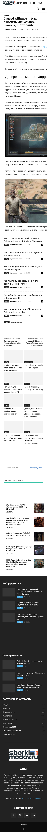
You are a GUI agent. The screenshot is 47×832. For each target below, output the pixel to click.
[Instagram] (20, 815)
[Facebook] (14, 329)
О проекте (23, 825)
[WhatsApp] (31, 329)
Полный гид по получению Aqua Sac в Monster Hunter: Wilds (13, 389)
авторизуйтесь (36, 468)
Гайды (6, 15)
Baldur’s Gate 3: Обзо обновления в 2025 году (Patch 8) (17, 507)
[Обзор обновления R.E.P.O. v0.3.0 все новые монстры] (39, 536)
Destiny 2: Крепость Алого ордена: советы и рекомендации (13, 367)
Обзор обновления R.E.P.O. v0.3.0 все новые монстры (18, 534)
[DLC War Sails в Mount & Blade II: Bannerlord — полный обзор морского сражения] (39, 563)
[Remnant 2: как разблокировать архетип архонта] (13, 400)
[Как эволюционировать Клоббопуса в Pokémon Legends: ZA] (9, 617)
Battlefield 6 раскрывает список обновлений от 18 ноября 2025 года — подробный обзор (17, 521)
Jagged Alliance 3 (16, 322)
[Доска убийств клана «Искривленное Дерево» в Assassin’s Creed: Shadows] (33, 400)
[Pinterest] (25, 329)
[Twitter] (19, 329)
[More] (37, 329)
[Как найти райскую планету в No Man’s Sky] (33, 378)
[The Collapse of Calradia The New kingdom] (33, 356)
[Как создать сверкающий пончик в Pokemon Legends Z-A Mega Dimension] (9, 592)
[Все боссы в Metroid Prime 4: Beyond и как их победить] (9, 605)
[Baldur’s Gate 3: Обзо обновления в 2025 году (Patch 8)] (39, 508)
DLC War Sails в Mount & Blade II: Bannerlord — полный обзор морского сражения (18, 563)
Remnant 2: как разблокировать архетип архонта (11, 411)
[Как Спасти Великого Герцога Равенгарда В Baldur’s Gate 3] (9, 688)
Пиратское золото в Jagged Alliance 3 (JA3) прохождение (12, 343)
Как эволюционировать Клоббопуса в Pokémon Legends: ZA (30, 616)
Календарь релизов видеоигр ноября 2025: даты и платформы (18, 548)
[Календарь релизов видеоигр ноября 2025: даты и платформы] (39, 550)
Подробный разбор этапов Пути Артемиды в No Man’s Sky (13, 438)
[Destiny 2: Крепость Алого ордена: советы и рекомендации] (13, 356)
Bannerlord (28, 362)
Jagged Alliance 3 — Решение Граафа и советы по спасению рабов (34, 343)
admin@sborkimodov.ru (32, 798)
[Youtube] (33, 815)
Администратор (10, 29)
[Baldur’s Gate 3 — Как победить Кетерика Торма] (9, 664)
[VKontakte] (26, 815)
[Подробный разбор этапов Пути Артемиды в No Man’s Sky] (13, 427)
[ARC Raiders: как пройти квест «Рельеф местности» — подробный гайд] (33, 427)
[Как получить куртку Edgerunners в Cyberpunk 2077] (9, 676)
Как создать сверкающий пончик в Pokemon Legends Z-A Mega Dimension (29, 591)
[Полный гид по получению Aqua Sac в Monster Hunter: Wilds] (13, 378)
